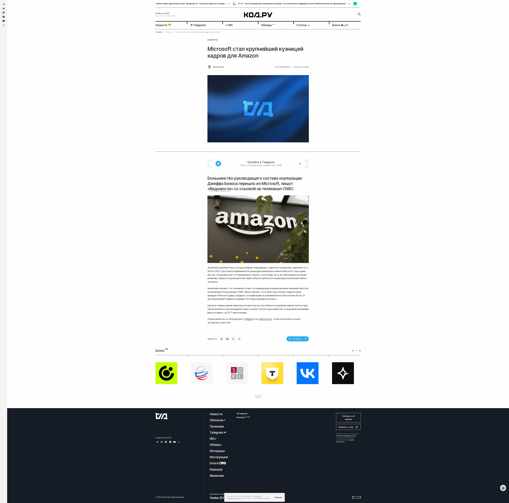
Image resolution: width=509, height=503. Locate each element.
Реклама (242, 417)
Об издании (242, 413)
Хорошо (278, 497)
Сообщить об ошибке (348, 417)
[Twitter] (233, 338)
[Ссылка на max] (3, 12)
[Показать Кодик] (503, 488)
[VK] (227, 338)
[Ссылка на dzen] (3, 17)
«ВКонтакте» (265, 319)
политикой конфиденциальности (346, 436)
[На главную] (258, 15)
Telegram (248, 319)
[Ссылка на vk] (3, 8)
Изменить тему (346, 427)
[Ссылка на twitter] (3, 25)
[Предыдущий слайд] (353, 351)
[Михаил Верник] (209, 67)
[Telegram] (221, 338)
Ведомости (220, 188)
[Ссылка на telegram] (3, 4)
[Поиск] (359, 14)
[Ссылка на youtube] (3, 21)
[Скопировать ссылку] (239, 338)
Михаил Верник (218, 67)
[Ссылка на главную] (161, 416)
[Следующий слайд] (360, 350)
